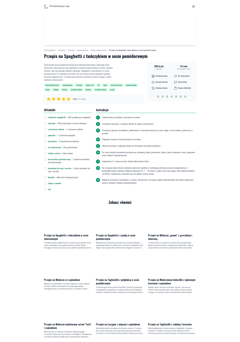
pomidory (52, 141)
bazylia (51, 177)
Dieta (105, 85)
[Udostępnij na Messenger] (163, 96)
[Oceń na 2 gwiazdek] (53, 99)
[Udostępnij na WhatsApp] (176, 96)
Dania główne (82, 50)
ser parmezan (54, 147)
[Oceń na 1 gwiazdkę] (48, 99)
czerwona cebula (56, 129)
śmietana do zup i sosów (59, 168)
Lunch (112, 90)
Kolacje (88, 90)
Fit (98, 85)
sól (49, 189)
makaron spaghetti (57, 117)
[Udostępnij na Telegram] (181, 96)
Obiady (55, 90)
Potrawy (71, 50)
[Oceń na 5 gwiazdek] (68, 99)
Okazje (64, 90)
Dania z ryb (90, 85)
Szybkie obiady (76, 90)
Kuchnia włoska (116, 85)
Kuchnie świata (131, 85)
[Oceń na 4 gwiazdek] (63, 99)
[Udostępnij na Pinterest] (185, 96)
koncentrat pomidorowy (59, 159)
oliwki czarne (54, 153)
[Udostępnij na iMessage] (172, 96)
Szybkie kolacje (100, 90)
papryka (51, 135)
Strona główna (50, 50)
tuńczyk (51, 123)
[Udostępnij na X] (167, 96)
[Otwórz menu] (193, 6)
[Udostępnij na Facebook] (158, 96)
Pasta (47, 90)
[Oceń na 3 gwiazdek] (58, 99)
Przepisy (61, 50)
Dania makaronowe (98, 50)
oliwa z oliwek (54, 183)
